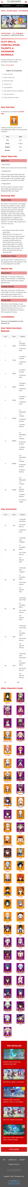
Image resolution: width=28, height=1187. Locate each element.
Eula (20, 858)
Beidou (20, 1011)
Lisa (20, 1024)
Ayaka (20, 820)
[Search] (2, 2)
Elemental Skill (8, 81)
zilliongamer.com (19, 1176)
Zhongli (7, 896)
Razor (7, 1024)
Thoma (20, 756)
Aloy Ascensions (9, 94)
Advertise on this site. (14, 1184)
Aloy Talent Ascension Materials (13, 91)
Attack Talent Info (9, 77)
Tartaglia (20, 896)
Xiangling (20, 999)
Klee (20, 845)
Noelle (20, 948)
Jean (7, 922)
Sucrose (7, 1011)
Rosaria (20, 794)
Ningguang (20, 986)
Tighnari (7, 703)
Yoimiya (7, 833)
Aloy (7, 794)
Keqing (20, 909)
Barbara (7, 1037)
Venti (20, 871)
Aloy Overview (8, 74)
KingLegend (19, 33)
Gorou (20, 782)
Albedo (7, 884)
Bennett (7, 948)
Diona (20, 960)
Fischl (20, 741)
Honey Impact (10, 65)
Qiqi (20, 922)
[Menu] (25, 2)
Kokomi (20, 807)
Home (3, 11)
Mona (7, 935)
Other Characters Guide (11, 97)
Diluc (20, 884)
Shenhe (7, 769)
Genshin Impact (12, 11)
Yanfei (20, 716)
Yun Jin (20, 769)
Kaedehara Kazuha (7, 845)
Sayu (20, 833)
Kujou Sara (7, 820)
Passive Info (7, 84)
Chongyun (20, 973)
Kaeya (7, 999)
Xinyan (7, 960)
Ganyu (7, 871)
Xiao (7, 909)
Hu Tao (8, 858)
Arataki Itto (7, 782)
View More (14, 1149)
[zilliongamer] (14, 2)
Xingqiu (7, 973)
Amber (7, 986)
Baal (7, 807)
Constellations (8, 87)
